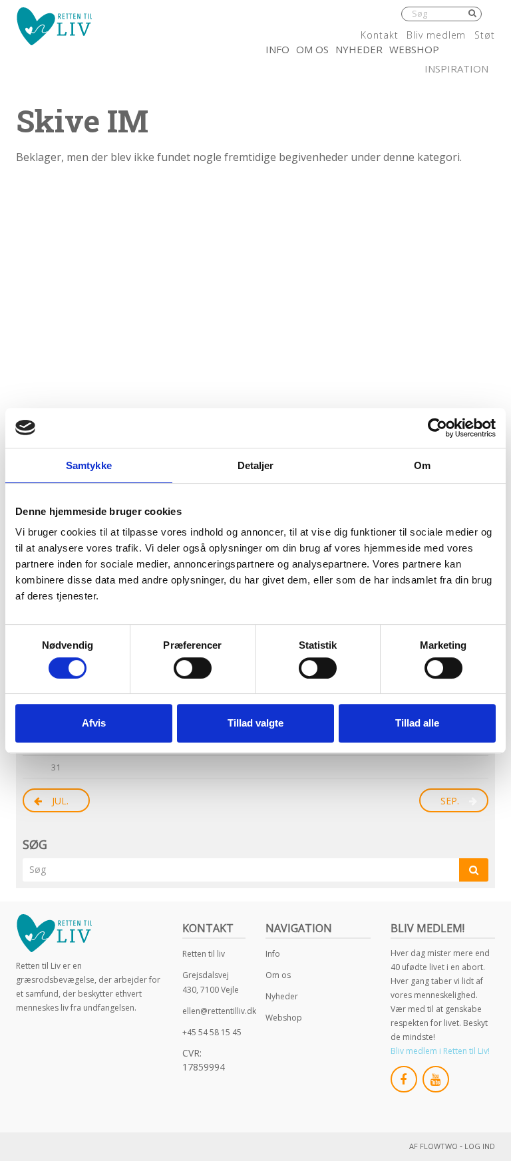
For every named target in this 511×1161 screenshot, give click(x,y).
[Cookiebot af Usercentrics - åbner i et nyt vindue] (437, 428)
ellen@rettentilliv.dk (219, 1011)
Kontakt (379, 35)
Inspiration (456, 68)
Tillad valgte (255, 723)
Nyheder (359, 49)
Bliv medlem (436, 35)
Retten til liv (203, 953)
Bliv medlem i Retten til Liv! (440, 1051)
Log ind (479, 1146)
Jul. (60, 800)
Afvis (94, 723)
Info (277, 49)
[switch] (193, 668)
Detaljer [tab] (256, 465)
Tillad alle (417, 723)
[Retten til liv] (54, 26)
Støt (484, 35)
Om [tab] (422, 465)
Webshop (414, 49)
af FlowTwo (433, 1146)
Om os (312, 49)
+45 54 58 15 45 (212, 1032)
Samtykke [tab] (89, 465)
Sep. (449, 800)
